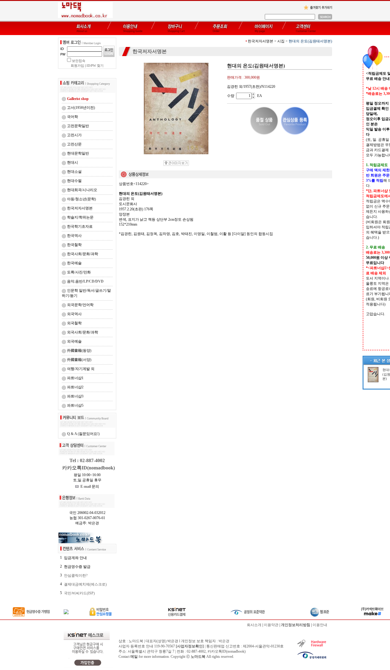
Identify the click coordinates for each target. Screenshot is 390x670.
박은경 (223, 641)
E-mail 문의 (89, 486)
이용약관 (271, 625)
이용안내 (320, 625)
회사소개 (254, 625)
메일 (134, 656)
